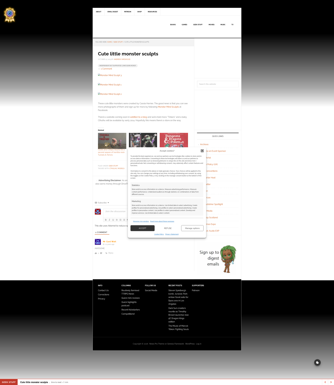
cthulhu (113, 168)
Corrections (103, 294)
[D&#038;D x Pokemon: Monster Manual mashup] (174, 141)
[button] (202, 150)
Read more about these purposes (162, 221)
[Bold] (106, 219)
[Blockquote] (128, 219)
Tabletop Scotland (209, 217)
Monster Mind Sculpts (168, 107)
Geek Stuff (113, 166)
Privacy (101, 299)
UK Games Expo (208, 224)
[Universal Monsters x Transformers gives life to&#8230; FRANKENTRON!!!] (143, 141)
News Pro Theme (156, 344)
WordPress (190, 344)
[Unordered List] (124, 219)
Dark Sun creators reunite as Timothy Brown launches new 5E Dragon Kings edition (178, 315)
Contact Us (103, 290)
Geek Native (115, 27)
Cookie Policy (159, 234)
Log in (198, 344)
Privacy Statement (172, 234)
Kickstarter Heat (207, 177)
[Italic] (109, 219)
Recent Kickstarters (130, 309)
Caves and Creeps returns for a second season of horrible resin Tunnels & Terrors (111, 152)
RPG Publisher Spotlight (211, 204)
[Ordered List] (120, 219)
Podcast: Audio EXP (209, 231)
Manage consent (317, 362)
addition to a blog (138, 117)
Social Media (206, 211)
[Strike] (117, 219)
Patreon (195, 290)
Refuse (168, 228)
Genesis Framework (175, 344)
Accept (142, 228)
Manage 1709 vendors (141, 221)
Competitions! (128, 314)
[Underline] (113, 219)
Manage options (192, 228)
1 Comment (106, 69)
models (121, 168)
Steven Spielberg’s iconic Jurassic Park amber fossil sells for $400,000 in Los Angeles (178, 297)
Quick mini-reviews (130, 298)
